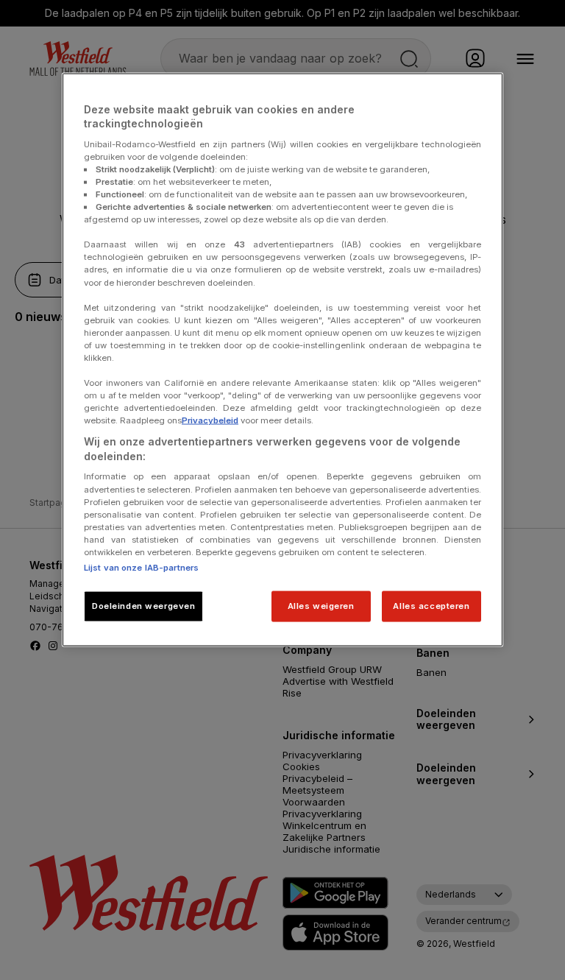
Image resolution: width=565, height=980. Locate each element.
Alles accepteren (431, 605)
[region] (282, 359)
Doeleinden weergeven (143, 605)
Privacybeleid (210, 420)
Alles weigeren (321, 605)
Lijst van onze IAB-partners (141, 567)
